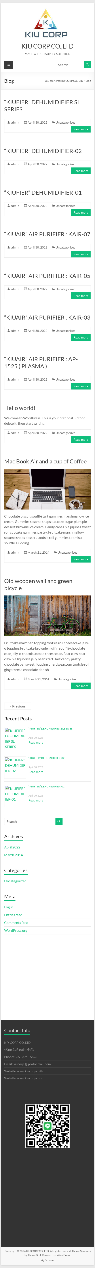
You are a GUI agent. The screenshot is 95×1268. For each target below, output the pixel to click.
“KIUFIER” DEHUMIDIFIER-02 (43, 150)
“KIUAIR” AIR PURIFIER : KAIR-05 (47, 275)
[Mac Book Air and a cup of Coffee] (47, 471)
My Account (47, 1260)
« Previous (18, 706)
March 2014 (13, 855)
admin (15, 122)
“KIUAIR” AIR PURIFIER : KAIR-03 (47, 317)
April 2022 (12, 847)
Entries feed (13, 915)
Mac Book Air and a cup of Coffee (45, 461)
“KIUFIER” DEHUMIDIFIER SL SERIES (50, 728)
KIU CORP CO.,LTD (47, 46)
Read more (81, 129)
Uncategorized (66, 122)
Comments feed (16, 922)
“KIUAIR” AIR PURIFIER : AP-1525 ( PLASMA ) (41, 362)
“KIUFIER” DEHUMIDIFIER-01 (43, 192)
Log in (8, 907)
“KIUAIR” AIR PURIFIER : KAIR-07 (47, 234)
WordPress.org (15, 930)
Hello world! (20, 407)
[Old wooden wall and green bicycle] (47, 597)
